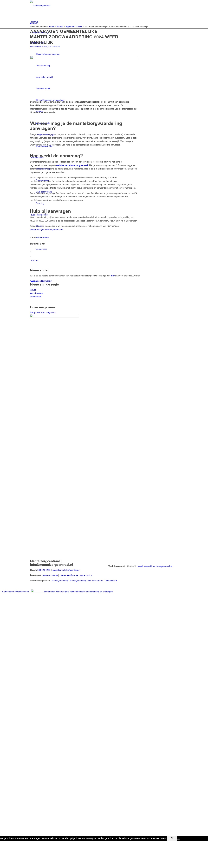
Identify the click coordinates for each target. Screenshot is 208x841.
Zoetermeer (54, 46)
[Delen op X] (34, 251)
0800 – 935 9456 (50, 575)
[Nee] (178, 839)
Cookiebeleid (111, 580)
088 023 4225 (43, 569)
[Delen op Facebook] (34, 247)
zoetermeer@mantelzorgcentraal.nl (46, 229)
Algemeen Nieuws (38, 46)
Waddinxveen (36, 293)
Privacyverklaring (60, 580)
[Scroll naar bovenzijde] (1, 833)
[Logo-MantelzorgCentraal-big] (54, 5)
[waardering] (84, 76)
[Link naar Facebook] (32, 583)
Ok (172, 838)
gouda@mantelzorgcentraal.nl (66, 569)
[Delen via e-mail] (34, 256)
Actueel (34, 23)
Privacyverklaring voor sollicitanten (86, 580)
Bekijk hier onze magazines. (43, 312)
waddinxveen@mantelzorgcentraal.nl (155, 566)
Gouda (33, 289)
